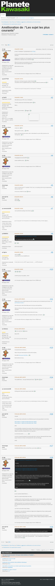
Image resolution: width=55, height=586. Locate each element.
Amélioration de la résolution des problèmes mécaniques (14, 562)
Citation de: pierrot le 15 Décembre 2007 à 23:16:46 (26, 460)
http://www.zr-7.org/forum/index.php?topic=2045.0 (26, 421)
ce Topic (33, 51)
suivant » (51, 34)
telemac (5, 329)
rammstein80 (7, 208)
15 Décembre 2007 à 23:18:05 (20, 445)
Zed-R (4, 97)
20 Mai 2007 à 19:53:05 (19, 252)
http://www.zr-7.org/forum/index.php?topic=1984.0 (26, 423)
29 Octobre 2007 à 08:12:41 (20, 328)
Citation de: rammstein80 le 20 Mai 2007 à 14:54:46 (26, 236)
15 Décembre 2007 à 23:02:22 (20, 388)
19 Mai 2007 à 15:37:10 (19, 78)
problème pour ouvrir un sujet (8, 558)
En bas (2, 44)
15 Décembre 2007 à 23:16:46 (20, 413)
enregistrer (31, 17)
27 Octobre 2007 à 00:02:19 (20, 299)
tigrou (5, 252)
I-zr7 (9, 571)
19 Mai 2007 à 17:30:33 (19, 97)
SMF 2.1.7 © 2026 (4, 579)
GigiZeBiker (10, 567)
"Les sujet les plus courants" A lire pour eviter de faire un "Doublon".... (18, 555)
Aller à (32, 549)
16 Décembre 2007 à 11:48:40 (20, 526)
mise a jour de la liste (23, 355)
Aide (41, 579)
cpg (4, 49)
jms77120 (6, 79)
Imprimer (52, 45)
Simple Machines (11, 579)
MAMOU (5, 233)
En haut (3, 542)
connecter (23, 17)
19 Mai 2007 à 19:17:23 (19, 125)
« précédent (45, 34)
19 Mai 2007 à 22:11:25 (19, 155)
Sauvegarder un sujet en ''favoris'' (9, 569)
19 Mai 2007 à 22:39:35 (19, 185)
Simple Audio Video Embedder (6, 582)
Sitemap (13, 582)
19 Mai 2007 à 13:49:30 (19, 49)
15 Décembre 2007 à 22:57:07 (20, 377)
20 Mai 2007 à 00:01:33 (19, 196)
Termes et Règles (46, 579)
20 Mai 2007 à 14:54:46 (19, 208)
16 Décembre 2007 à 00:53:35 (20, 457)
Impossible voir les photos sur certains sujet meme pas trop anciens (16, 566)
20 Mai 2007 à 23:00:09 (19, 269)
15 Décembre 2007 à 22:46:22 (20, 347)
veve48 (9, 560)
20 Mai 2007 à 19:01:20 (19, 233)
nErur (9, 563)
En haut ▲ (52, 579)
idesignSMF (18, 582)
